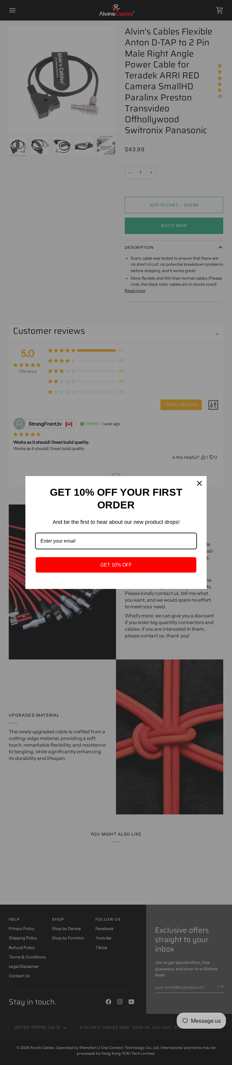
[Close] (199, 483)
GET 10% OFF (116, 564)
